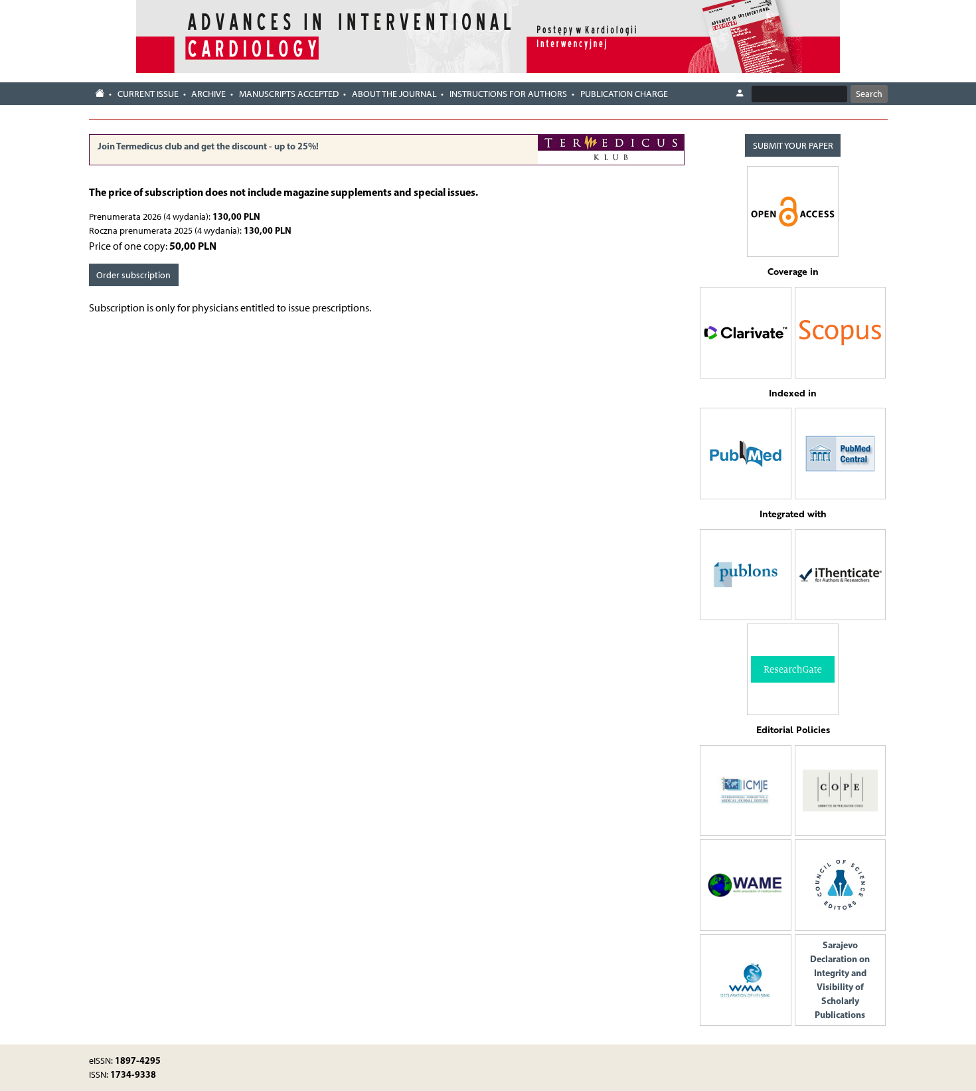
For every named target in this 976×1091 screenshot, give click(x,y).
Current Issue (148, 94)
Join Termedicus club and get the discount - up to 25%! (208, 146)
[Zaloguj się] (739, 94)
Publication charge (624, 94)
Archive (208, 94)
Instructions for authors (508, 94)
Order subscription (133, 275)
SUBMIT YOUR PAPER (793, 145)
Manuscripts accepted (289, 94)
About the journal (394, 94)
